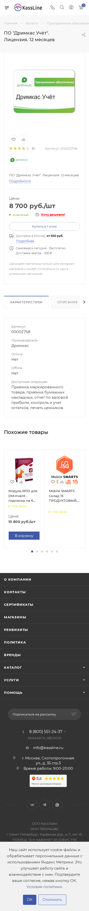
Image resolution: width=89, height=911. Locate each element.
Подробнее (25, 241)
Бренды (12, 655)
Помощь (13, 693)
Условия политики (44, 886)
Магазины (15, 617)
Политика (15, 642)
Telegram (44, 805)
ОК (29, 899)
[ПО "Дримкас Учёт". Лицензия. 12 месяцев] (44, 91)
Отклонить (52, 899)
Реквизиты (16, 630)
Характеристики (26, 302)
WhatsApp (57, 805)
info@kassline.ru (48, 747)
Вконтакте (32, 805)
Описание (67, 302)
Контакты (14, 592)
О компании (17, 579)
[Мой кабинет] (71, 7)
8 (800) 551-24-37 (45, 732)
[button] (32, 551)
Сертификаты (18, 605)
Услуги (11, 680)
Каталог (13, 667)
